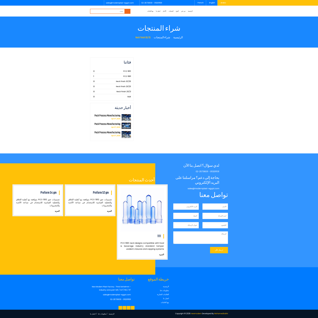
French (201, 2)
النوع (177, 11)
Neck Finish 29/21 (124, 91)
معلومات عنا (164, 290)
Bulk (129, 96)
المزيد (57, 211)
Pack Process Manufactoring (107, 116)
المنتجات (171, 11)
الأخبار (164, 11)
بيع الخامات (150, 11)
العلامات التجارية (163, 294)
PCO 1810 (127, 71)
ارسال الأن (219, 250)
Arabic (223, 2)
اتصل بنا (158, 11)
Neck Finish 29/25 (123, 86)
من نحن (183, 11)
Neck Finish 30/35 (123, 81)
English (212, 2)
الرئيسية (190, 11)
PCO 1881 (127, 76)
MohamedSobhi (221, 313)
